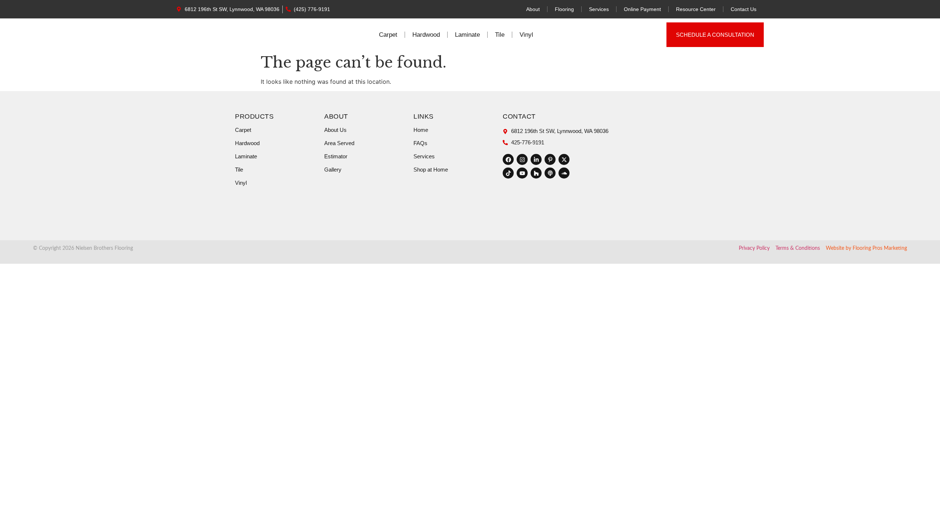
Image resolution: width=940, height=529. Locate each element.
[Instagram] (522, 159)
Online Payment (642, 9)
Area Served (339, 143)
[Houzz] (536, 173)
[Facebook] (508, 159)
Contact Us (743, 9)
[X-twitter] (564, 159)
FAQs (420, 143)
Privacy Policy (754, 248)
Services (599, 9)
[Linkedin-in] (536, 159)
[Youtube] (522, 173)
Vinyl (526, 34)
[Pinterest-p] (550, 159)
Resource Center (696, 9)
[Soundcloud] (564, 173)
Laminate (467, 34)
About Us (335, 130)
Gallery (332, 169)
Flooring (564, 9)
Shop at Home (430, 169)
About (533, 9)
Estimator (335, 156)
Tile (500, 34)
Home (420, 130)
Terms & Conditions (798, 248)
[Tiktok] (508, 173)
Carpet (388, 34)
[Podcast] (550, 173)
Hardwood (426, 34)
